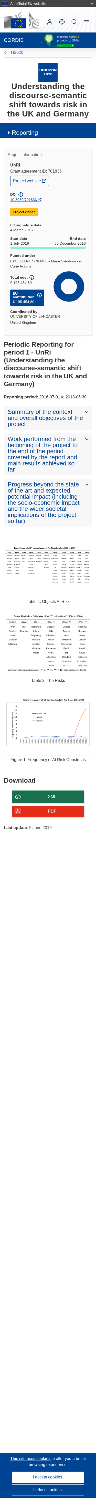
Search (74, 21)
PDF (52, 811)
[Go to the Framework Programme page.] (48, 72)
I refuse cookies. (48, 1490)
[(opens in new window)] (21, 19)
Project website (27, 182)
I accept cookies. (48, 1477)
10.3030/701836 (23, 200)
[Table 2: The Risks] (48, 644)
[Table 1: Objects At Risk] (48, 564)
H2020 (17, 52)
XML (52, 797)
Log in (49, 21)
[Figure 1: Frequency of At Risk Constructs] (48, 722)
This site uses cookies (30, 1458)
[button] (62, 21)
